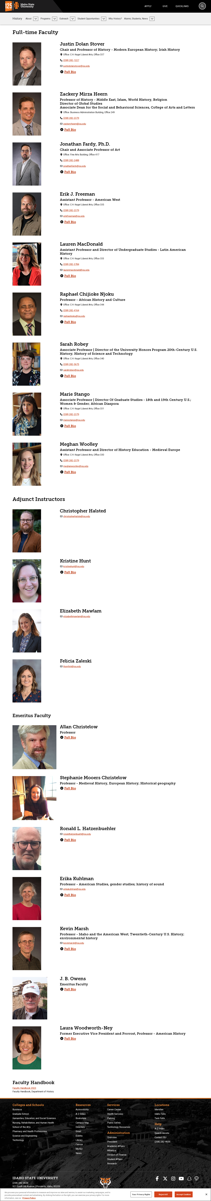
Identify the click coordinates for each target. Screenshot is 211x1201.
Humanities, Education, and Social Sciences (34, 1118)
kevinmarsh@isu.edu (73, 943)
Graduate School (20, 1114)
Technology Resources (118, 1127)
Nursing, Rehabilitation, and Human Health (33, 1122)
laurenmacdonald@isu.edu (76, 270)
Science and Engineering (24, 1135)
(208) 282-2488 (71, 160)
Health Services (115, 1114)
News (79, 1153)
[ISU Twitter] (165, 1178)
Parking (111, 1118)
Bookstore (81, 1118)
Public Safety (114, 1122)
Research (112, 1163)
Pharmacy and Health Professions (29, 1131)
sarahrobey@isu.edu (73, 370)
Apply (148, 6)
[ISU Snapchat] (189, 1178)
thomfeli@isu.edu (72, 666)
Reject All (163, 1194)
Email (78, 1131)
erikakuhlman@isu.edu (74, 889)
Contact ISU (160, 1137)
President (112, 1141)
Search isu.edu (162, 1133)
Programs (45, 18)
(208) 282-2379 (71, 118)
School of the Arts (21, 1127)
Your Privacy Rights (141, 1194)
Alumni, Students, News (136, 18)
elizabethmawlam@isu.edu (76, 616)
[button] (35, 19)
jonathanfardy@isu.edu (74, 166)
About (28, 18)
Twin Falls (160, 1118)
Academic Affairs (116, 1146)
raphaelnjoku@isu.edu (74, 316)
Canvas (79, 1144)
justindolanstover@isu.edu (76, 66)
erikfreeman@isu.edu (74, 216)
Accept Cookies (183, 1194)
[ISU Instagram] (173, 1178)
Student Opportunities (88, 18)
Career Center (114, 1109)
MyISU (79, 1149)
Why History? (115, 18)
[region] (105, 1194)
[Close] (206, 1194)
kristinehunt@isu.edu (73, 566)
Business (17, 1109)
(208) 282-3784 (71, 264)
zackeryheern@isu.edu (74, 123)
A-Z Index (81, 1114)
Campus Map (82, 1122)
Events (79, 1135)
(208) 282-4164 (71, 310)
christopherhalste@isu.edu (76, 516)
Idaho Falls (160, 1114)
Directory (80, 1127)
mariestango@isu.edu (74, 420)
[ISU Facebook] (157, 1178)
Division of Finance (116, 1154)
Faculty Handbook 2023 (24, 1088)
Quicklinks (182, 6)
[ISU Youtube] (181, 1178)
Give (165, 6)
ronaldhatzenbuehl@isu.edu (77, 834)
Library (79, 1140)
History (17, 18)
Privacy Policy (29, 1198)
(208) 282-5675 (71, 364)
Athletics (111, 1150)
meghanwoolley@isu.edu (75, 466)
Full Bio (70, 72)
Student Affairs (114, 1159)
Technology (18, 1140)
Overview (112, 1137)
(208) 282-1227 (71, 60)
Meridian (159, 1109)
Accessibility (82, 1109)
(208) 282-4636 (162, 1141)
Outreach (63, 18)
